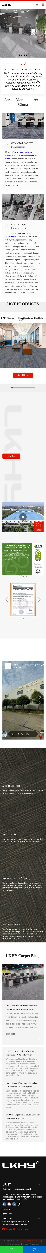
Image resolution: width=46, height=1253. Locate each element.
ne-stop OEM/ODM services (20, 85)
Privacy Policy (34, 1244)
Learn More (7, 794)
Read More (23, 375)
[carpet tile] (23, 559)
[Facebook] (4, 1204)
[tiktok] (19, 1204)
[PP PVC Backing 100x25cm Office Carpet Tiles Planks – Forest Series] (23, 345)
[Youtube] (9, 1204)
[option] (23, 601)
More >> (39, 1184)
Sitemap (25, 1244)
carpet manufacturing (23, 152)
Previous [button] (7, 599)
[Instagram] (14, 1204)
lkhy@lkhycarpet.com (17, 1229)
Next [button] (39, 599)
